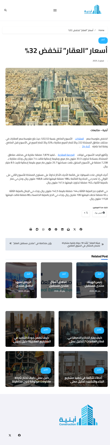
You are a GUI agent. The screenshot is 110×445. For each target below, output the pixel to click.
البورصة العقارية (66, 154)
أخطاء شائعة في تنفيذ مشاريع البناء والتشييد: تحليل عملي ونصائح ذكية (84, 381)
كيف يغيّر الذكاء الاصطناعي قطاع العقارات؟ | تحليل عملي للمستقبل (86, 341)
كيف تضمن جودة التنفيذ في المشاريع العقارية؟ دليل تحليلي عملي (32, 341)
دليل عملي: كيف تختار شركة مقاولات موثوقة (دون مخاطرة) (31, 379)
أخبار (103, 39)
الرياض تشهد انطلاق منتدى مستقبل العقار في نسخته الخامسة (21, 287)
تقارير (99, 329)
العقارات (79, 138)
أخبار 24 (86, 146)
